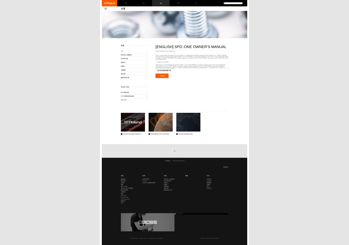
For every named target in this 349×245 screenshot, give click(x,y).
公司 (196, 3)
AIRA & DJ (124, 195)
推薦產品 (123, 179)
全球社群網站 (145, 179)
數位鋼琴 (123, 181)
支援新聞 (123, 70)
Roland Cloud (124, 197)
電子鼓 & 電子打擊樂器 (127, 188)
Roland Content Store (178, 160)
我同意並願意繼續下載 (164, 70)
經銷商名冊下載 (125, 77)
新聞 (178, 3)
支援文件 (166, 182)
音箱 (122, 193)
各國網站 (168, 160)
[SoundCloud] (129, 167)
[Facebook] (122, 167)
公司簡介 (209, 179)
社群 (143, 3)
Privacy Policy (134, 238)
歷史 (208, 186)
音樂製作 (123, 192)
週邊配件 (123, 201)
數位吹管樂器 (124, 190)
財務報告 (209, 182)
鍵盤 (122, 184)
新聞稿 (208, 184)
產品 (122, 175)
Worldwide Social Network (156, 238)
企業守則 (209, 188)
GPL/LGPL (124, 100)
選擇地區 (225, 167)
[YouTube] (125, 167)
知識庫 (122, 66)
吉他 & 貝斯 (124, 186)
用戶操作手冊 (124, 58)
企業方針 (209, 181)
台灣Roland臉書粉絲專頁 (148, 182)
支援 (161, 3)
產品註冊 (123, 74)
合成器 (122, 182)
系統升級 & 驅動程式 (126, 55)
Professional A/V (125, 199)
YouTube (144, 181)
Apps (122, 202)
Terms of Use (143, 238)
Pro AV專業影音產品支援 (127, 96)
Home (105, 8)
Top (122, 51)
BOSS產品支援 (125, 92)
